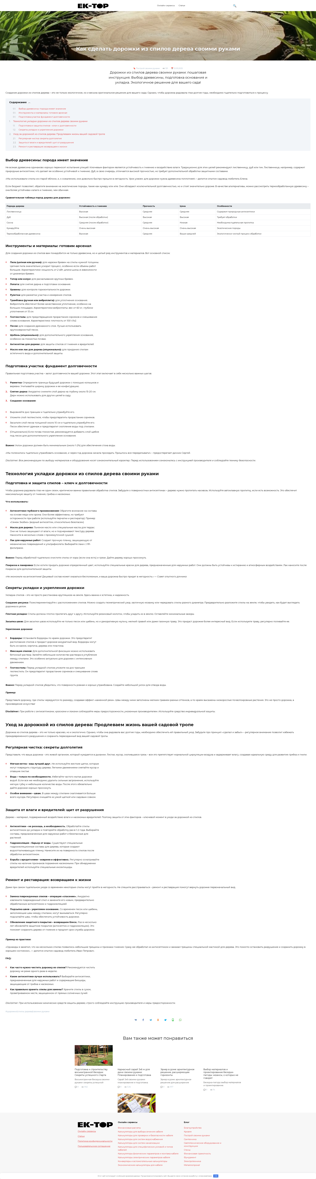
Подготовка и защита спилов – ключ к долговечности (47, 125)
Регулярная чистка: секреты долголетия (40, 138)
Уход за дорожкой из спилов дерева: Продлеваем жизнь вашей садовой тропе (59, 134)
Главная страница (14, 43)
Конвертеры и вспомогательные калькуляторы (142, 1161)
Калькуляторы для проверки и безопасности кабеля (145, 1135)
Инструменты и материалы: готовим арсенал (43, 113)
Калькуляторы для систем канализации (139, 1143)
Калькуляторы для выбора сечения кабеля (140, 1131)
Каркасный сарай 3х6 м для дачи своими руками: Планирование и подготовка (134, 1072)
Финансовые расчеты (129, 1128)
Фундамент (190, 1157)
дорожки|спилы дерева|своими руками (28, 1011)
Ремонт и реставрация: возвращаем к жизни (43, 146)
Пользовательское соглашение (94, 1146)
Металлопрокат (192, 1165)
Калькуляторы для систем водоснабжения (140, 1139)
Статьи (182, 5)
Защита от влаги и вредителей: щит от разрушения (46, 142)
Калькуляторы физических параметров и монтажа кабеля (148, 1153)
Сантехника (190, 1139)
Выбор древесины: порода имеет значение (42, 108)
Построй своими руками (148, 68)
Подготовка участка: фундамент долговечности (44, 117)
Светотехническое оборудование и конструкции (202, 1144)
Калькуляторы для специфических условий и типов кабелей (145, 1148)
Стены (187, 1150)
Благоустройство (193, 1128)
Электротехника (192, 1161)
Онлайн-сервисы (166, 5)
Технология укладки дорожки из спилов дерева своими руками (50, 121)
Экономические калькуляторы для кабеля (140, 1165)
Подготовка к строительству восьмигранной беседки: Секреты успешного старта (91, 1072)
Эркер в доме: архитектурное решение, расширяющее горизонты (177, 1072)
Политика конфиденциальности (95, 1141)
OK (216, 1176)
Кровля (188, 1131)
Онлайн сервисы (87, 1131)
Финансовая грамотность (197, 1153)
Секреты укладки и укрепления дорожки (41, 129)
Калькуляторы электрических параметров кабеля (144, 1157)
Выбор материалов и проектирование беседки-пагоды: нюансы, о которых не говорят (220, 1073)
